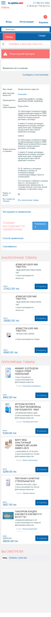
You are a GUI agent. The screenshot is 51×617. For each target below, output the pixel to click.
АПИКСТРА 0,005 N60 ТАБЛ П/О (27, 329)
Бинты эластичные (30, 460)
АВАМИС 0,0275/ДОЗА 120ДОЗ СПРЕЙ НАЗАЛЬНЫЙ (26, 371)
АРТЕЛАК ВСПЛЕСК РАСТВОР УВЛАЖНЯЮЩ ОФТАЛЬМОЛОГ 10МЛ (28, 407)
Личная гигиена (29, 493)
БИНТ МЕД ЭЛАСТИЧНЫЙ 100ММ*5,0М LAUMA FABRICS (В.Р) (26, 444)
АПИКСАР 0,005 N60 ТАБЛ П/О (26, 297)
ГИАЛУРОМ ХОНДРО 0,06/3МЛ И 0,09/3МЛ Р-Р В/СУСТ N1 (28, 514)
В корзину (41, 286)
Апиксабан (22, 94)
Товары (9, 37)
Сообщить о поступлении (35, 75)
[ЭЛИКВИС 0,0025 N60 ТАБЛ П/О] (5, 558)
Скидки (42, 35)
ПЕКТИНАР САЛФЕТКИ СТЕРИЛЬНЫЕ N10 (27, 480)
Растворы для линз (30, 422)
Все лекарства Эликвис (9, 200)
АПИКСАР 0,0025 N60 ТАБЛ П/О (27, 265)
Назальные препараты (32, 386)
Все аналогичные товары (28, 200)
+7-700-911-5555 (41, 3)
